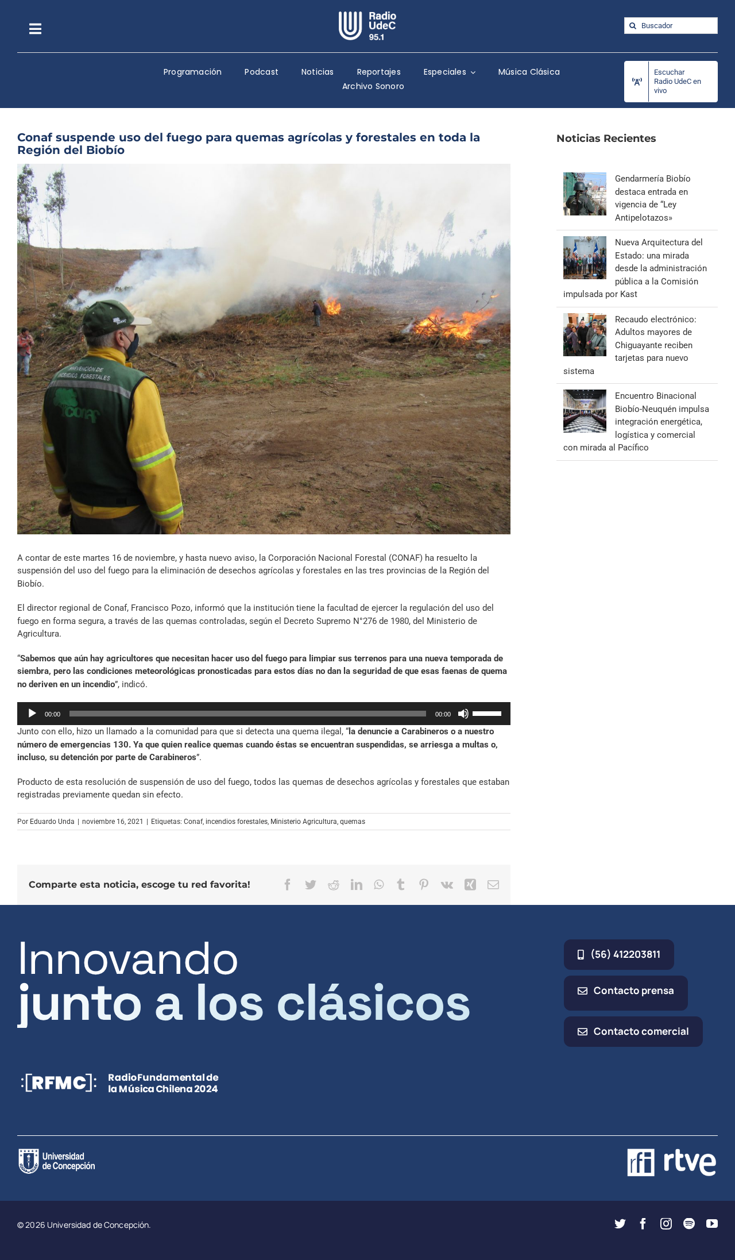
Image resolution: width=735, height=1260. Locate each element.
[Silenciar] (463, 713)
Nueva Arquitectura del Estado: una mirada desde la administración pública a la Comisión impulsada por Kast (635, 268)
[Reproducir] (32, 713)
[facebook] (643, 1224)
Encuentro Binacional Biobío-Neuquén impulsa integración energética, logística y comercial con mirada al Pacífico (636, 422)
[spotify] (689, 1224)
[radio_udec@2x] (367, 15)
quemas (352, 822)
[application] (263, 713)
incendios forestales (237, 822)
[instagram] (666, 1224)
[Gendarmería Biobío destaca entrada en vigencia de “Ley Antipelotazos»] (584, 179)
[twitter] (620, 1224)
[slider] (489, 712)
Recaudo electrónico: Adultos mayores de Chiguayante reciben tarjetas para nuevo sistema (630, 345)
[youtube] (712, 1224)
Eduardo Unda (52, 822)
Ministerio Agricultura (303, 822)
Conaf (193, 822)
